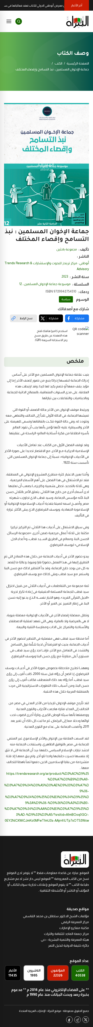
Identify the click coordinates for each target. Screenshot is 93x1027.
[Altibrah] (77, 21)
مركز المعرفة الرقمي (75, 922)
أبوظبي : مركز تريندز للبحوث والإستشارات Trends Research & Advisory (47, 266)
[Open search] (18, 21)
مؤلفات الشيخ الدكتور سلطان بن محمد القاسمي (56, 916)
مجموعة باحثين (66, 249)
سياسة (65, 299)
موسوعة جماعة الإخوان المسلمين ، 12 (45, 284)
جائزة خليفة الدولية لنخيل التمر (68, 945)
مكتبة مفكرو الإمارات (74, 928)
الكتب (58, 63)
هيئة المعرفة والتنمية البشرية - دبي (65, 939)
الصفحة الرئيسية (78, 63)
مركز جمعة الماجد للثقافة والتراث (66, 934)
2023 (65, 276)
